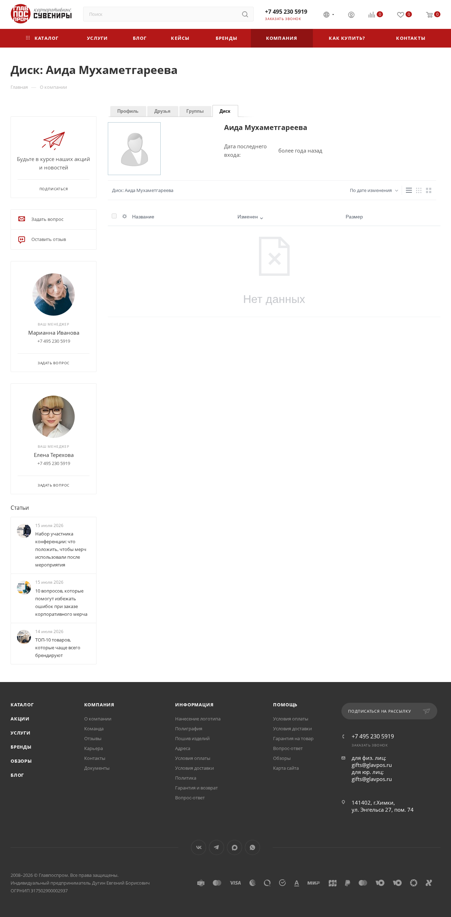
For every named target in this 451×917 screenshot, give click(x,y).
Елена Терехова (54, 454)
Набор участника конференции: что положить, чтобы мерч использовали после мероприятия (60, 549)
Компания (99, 704)
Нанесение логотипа (198, 718)
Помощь (285, 704)
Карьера (93, 748)
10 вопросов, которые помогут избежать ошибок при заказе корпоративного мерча (61, 602)
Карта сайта (286, 768)
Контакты (94, 758)
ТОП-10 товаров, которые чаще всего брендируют (57, 647)
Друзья (162, 110)
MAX (234, 847)
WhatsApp (252, 847)
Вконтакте (198, 847)
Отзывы (92, 738)
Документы (97, 768)
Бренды (21, 747)
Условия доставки (194, 768)
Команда (94, 728)
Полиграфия (188, 728)
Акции (20, 718)
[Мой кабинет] (351, 15)
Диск (225, 110)
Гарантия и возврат (196, 788)
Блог (17, 775)
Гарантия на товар (293, 738)
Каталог (22, 704)
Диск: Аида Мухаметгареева (142, 190)
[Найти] (245, 14)
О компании (97, 718)
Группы (195, 110)
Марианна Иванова (53, 332)
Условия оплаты (192, 758)
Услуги (21, 733)
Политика (185, 778)
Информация (194, 704)
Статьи (20, 508)
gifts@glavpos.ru (372, 764)
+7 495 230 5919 (286, 12)
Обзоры (21, 761)
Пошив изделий (192, 738)
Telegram (216, 847)
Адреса (182, 748)
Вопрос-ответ (190, 797)
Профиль (127, 110)
